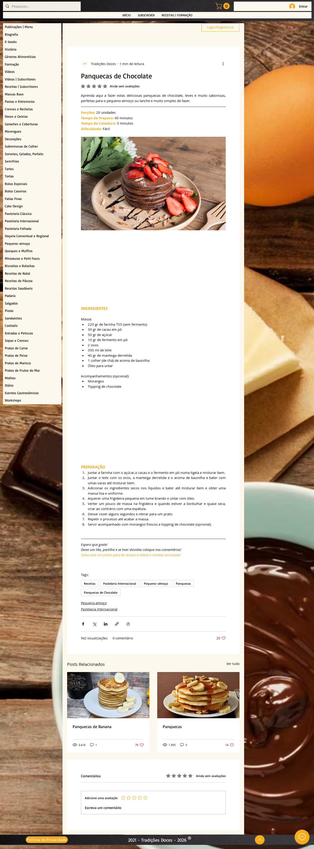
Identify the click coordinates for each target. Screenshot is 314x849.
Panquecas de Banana (92, 726)
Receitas (89, 583)
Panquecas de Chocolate (100, 592)
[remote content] (153, 268)
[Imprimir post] (128, 624)
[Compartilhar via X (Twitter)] (94, 624)
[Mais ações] (223, 63)
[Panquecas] (198, 695)
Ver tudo (233, 663)
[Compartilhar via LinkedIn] (105, 624)
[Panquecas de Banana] (108, 695)
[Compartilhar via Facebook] (83, 624)
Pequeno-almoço (156, 583)
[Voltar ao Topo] (260, 839)
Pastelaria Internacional (119, 583)
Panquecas (183, 583)
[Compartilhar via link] (117, 624)
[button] (223, 6)
